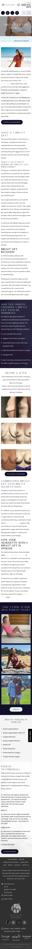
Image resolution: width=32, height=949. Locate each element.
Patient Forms (24, 862)
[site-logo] (8, 5)
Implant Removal (9, 737)
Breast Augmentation (10, 729)
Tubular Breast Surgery (11, 757)
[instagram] (12, 13)
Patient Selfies (30, 736)
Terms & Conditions (16, 946)
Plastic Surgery (12, 859)
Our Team (21, 859)
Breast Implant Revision (11, 741)
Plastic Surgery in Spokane (14, 38)
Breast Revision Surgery (11, 753)
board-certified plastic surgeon (15, 555)
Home (3, 38)
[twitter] (8, 13)
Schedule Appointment (11, 122)
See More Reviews (9, 851)
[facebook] (3, 13)
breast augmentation (12, 523)
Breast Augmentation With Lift (14, 733)
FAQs (4, 865)
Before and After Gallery (11, 862)
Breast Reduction (9, 749)
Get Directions (8, 892)
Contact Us (25, 865)
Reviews (10, 865)
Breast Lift (6, 745)
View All (16, 709)
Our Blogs (17, 865)
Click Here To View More (16, 474)
